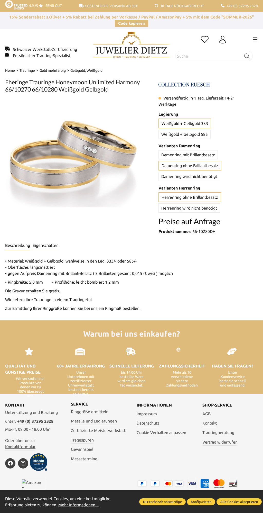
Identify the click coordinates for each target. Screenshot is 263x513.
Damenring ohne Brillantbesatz (190, 165)
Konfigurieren (201, 501)
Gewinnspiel (82, 449)
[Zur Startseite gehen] (131, 48)
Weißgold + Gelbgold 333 (185, 123)
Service (79, 404)
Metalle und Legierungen (94, 421)
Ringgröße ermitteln (89, 411)
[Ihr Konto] (223, 40)
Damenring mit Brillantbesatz (188, 154)
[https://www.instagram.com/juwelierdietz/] (23, 463)
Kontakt (209, 423)
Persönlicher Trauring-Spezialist (41, 55)
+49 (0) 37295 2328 (35, 421)
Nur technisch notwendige (162, 501)
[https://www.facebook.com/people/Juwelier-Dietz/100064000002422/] (10, 463)
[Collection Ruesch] (184, 84)
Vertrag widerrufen (220, 442)
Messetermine (84, 458)
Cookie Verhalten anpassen (161, 432)
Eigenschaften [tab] (46, 245)
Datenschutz (148, 423)
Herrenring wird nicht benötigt (189, 208)
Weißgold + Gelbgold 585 (184, 134)
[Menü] (255, 39)
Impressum (147, 413)
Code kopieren (131, 23)
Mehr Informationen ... (78, 504)
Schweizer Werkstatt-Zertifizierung (45, 49)
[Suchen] (247, 56)
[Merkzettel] (205, 40)
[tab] (17, 245)
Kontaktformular (20, 446)
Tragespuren (82, 440)
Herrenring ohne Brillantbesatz (190, 197)
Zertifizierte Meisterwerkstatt (98, 430)
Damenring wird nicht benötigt (189, 176)
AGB (206, 413)
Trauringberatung (218, 432)
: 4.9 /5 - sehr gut (44, 6)
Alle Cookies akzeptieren (239, 501)
